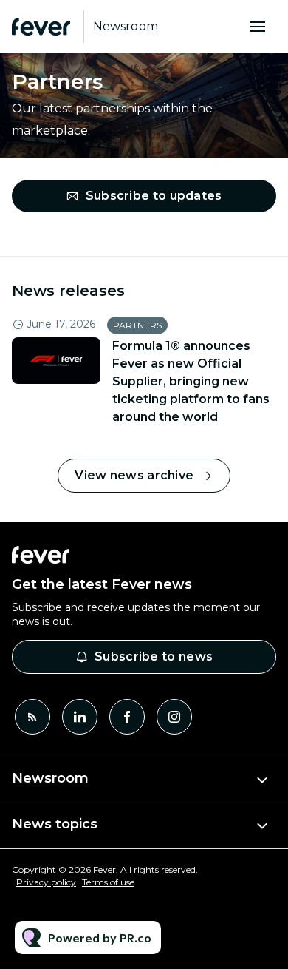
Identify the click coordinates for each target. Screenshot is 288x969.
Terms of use (108, 882)
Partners (137, 325)
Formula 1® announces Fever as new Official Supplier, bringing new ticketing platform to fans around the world (191, 381)
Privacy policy (46, 882)
